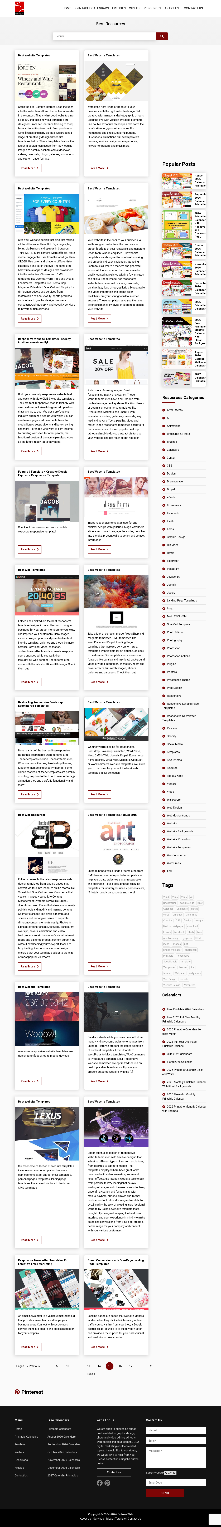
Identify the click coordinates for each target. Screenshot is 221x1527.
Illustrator (173, 560)
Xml (169, 871)
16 (120, 1366)
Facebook (173, 513)
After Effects (175, 410)
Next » (91, 1374)
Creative (167, 920)
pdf (186, 944)
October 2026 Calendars (62, 1452)
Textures (172, 768)
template (186, 961)
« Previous (33, 1366)
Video (170, 791)
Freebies (119, 8)
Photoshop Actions (178, 656)
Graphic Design (176, 537)
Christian (177, 914)
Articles (172, 8)
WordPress (174, 863)
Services (98, 1518)
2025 (175, 897)
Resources (152, 8)
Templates (173, 752)
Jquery (171, 592)
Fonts (170, 529)
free (199, 932)
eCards (171, 497)
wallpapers (195, 973)
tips (192, 967)
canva (194, 908)
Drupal (171, 489)
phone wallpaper (172, 949)
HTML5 (199, 938)
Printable (168, 955)
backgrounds (187, 903)
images (177, 944)
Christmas (191, 914)
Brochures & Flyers (178, 433)
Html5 (170, 553)
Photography (174, 640)
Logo (170, 608)
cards (166, 914)
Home (67, 8)
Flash (170, 521)
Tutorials (120, 1518)
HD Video (173, 545)
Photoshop (173, 648)
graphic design (171, 938)
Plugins (171, 664)
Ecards (167, 932)
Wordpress (189, 985)
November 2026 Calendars (63, 1460)
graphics (187, 938)
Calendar (168, 908)
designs (199, 920)
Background (169, 903)
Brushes (172, 441)
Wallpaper (180, 973)
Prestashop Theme (178, 680)
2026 (184, 897)
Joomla (171, 584)
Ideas (109, 1518)
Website (172, 823)
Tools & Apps (175, 775)
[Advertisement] (184, 102)
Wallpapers (174, 799)
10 (67, 1366)
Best (200, 903)
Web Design (174, 807)
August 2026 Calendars (61, 1436)
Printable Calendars (92, 8)
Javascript (173, 576)
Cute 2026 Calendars (179, 1054)
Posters (172, 672)
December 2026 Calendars (63, 1467)
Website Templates (179, 847)
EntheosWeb (125, 1514)
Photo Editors (175, 632)
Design (171, 473)
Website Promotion (178, 839)
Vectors (171, 783)
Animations (173, 426)
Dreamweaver (175, 481)
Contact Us (193, 8)
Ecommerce (174, 505)
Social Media (175, 744)
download (192, 926)
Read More (28, 168)
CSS (169, 465)
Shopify (171, 736)
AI (168, 418)
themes (183, 967)
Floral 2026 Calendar (179, 1062)
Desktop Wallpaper (173, 926)
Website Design (171, 985)
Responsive (174, 695)
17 (130, 1366)
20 (151, 1366)
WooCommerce (176, 855)
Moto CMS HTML (177, 616)
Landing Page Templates (182, 600)
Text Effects (174, 760)
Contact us (114, 1472)
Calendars (173, 449)
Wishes (134, 8)
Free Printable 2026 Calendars (185, 1009)
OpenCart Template (178, 624)
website (184, 979)
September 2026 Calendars (64, 1444)
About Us (85, 1518)
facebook (179, 932)
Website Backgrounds (180, 831)
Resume (172, 728)
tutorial (167, 973)
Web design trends (178, 815)
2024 (166, 897)
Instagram (173, 568)
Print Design (174, 687)
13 (88, 1366)
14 (99, 1366)
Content (171, 457)
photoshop (191, 949)
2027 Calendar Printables (62, 1475)
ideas (166, 944)
